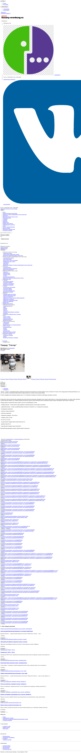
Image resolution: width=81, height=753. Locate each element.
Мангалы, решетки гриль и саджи (10, 216)
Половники (6, 262)
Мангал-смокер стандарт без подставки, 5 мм (11, 705)
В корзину (3, 386)
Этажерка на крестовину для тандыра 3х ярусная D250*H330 (14, 615)
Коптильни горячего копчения (10, 268)
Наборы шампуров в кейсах (9, 294)
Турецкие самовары (7, 282)
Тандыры (5, 220)
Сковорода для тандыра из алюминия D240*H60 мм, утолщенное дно (16, 575)
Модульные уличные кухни (9, 229)
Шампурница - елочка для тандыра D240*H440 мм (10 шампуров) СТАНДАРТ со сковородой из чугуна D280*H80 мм (26, 554)
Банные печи (6, 222)
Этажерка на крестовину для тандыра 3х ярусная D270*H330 (14, 619)
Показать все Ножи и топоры (9, 331)
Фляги (5, 336)
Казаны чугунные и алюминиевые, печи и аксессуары (15, 214)
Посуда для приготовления (9, 226)
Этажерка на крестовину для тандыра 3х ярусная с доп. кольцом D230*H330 (17, 507)
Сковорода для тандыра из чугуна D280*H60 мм (11, 602)
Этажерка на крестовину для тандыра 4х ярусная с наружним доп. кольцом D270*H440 (19, 592)
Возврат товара (6, 727)
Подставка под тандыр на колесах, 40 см (9, 595)
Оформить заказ (4, 248)
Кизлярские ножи (7, 327)
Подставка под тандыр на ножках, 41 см (9, 609)
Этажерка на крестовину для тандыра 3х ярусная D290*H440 (14, 622)
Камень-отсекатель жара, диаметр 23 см (9, 524)
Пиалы (5, 309)
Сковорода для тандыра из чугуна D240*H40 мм (11, 581)
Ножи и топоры (6, 228)
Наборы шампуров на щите (9, 295)
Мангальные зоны (7, 217)
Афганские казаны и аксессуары (10, 213)
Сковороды (6, 323)
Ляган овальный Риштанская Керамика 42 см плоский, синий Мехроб (17, 631)
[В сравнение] (7, 638)
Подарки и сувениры (7, 230)
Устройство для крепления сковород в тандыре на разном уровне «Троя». (16, 480)
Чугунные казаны (7, 259)
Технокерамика (11, 348)
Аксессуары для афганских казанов (11, 254)
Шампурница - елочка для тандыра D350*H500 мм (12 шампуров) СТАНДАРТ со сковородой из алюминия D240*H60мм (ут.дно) (29, 571)
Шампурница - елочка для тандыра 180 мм (10, 449)
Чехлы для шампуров (8, 296)
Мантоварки (6, 322)
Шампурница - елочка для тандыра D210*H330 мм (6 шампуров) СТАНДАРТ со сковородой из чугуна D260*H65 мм (26, 558)
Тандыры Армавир (7, 289)
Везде (4, 212)
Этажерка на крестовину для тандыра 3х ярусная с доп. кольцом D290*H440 (17, 456)
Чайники (5, 313)
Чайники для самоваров (8, 283)
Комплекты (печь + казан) (9, 261)
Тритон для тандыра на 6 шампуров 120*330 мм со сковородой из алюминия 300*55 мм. (20, 483)
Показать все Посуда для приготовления (12, 324)
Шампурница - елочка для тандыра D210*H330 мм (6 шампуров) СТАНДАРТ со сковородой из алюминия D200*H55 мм (27, 469)
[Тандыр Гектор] (52, 379)
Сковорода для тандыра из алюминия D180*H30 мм (12, 534)
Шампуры (5, 221)
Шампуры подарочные (8, 299)
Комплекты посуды (7, 306)
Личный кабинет (6, 745)
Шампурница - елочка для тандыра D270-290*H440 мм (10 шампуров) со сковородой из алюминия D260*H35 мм (25, 466)
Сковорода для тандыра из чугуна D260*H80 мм (11, 547)
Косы (4, 307)
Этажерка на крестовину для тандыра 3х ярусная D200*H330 (14, 527)
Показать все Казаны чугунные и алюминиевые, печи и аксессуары (17, 265)
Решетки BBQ (6, 273)
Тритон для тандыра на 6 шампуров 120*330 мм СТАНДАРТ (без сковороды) (17, 585)
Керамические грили (8, 319)
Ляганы (5, 308)
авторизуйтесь (10, 439)
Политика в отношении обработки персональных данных (15, 719)
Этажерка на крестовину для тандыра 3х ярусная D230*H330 (14, 612)
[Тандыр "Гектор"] (13, 374)
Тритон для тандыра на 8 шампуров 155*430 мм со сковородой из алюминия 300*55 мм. (20, 490)
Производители (6, 736)
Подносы (5, 310)
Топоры (5, 329)
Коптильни (5, 215)
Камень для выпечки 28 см (6, 514)
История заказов (6, 746)
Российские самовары (8, 281)
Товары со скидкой (7, 739)
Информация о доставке (8, 718)
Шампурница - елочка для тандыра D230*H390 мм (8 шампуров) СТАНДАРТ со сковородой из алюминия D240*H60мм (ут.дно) (28, 598)
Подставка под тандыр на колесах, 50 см (9, 605)
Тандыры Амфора (7, 288)
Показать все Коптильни (8, 269)
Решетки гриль (6, 274)
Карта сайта (5, 728)
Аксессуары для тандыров (9, 287)
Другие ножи (6, 330)
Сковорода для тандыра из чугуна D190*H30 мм (11, 541)
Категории (3, 249)
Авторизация (6, 9)
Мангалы (5, 272)
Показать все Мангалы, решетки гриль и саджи (13, 277)
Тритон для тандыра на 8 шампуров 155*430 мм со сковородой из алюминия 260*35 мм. (20, 493)
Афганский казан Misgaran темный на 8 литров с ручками (14, 641)
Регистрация (6, 10)
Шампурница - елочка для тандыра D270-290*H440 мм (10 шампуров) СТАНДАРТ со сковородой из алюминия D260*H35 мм (28, 476)
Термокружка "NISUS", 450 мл (8, 652)
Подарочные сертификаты (8, 737)
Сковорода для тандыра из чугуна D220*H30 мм (11, 544)
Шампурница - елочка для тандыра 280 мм (10, 459)
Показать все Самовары (8, 284)
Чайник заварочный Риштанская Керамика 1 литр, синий (14, 673)
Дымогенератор (7, 267)
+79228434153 (57, 74)
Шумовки (5, 263)
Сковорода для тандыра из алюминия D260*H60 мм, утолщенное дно (16, 568)
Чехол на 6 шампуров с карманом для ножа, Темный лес (13, 683)
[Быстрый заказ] (6, 386)
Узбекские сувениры (8, 335)
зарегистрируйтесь (19, 439)
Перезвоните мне (7, 23)
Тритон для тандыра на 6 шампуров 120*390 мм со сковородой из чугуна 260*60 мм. (19, 486)
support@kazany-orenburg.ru (9, 79)
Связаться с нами (6, 726)
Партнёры (5, 738)
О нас (4, 716)
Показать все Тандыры (8, 291)
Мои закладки (6, 748)
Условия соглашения (7, 720)
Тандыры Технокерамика (9, 290)
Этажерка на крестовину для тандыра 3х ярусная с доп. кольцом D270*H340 (17, 452)
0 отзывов (3, 350)
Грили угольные (7, 317)
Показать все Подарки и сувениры (10, 337)
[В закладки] (6, 638)
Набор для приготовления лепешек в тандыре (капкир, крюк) (14, 517)
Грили (4, 225)
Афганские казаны (7, 253)
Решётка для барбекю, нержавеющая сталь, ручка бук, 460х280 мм (16, 694)
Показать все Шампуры (8, 301)
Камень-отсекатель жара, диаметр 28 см (9, 520)
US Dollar (5, 4)
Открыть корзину (4, 247)
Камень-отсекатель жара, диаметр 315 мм (9, 561)
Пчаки (5, 328)
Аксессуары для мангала (8, 276)
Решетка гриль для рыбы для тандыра (9, 442)
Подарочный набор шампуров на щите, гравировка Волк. (14, 662)
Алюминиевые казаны (8, 257)
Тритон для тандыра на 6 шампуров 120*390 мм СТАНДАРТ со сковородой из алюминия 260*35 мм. (22, 500)
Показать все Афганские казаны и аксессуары (13, 255)
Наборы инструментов (8, 223)
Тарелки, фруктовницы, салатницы (11, 312)
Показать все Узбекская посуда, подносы (12, 314)
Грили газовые (6, 316)
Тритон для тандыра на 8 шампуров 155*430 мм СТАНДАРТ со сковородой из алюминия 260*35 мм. (22, 497)
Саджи (5, 275)
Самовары (5, 219)
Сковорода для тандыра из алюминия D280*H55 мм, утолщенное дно (16, 564)
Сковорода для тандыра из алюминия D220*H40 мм (12, 537)
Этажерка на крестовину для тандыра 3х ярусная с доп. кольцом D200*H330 (17, 503)
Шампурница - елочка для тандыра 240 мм (10, 446)
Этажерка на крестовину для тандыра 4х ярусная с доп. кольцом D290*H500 (17, 551)
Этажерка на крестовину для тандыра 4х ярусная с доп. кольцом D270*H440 (17, 530)
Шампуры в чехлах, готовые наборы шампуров (13, 297)
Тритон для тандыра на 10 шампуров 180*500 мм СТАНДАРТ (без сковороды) (18, 588)
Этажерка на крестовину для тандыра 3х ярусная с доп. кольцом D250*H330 (17, 510)
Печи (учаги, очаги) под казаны (10, 260)
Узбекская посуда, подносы (9, 224)
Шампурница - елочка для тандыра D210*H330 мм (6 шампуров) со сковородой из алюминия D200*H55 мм (24, 463)
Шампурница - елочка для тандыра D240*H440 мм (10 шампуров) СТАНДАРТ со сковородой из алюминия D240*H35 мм (27, 473)
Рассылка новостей (7, 749)
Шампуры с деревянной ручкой (10, 300)
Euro (4, 3)
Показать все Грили (7, 320)
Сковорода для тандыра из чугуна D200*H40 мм (11, 578)
